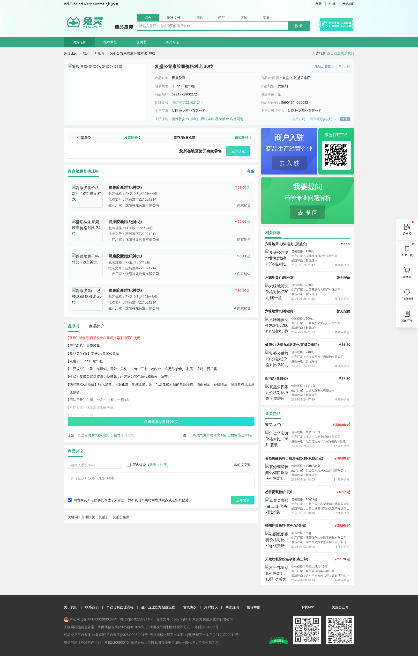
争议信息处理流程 (120, 607)
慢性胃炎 (178, 119)
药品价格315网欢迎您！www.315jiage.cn (91, 4)
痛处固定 (236, 119)
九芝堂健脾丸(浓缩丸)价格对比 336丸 (106, 435)
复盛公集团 (121, 517)
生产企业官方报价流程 (158, 607)
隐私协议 (189, 607)
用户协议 (211, 607)
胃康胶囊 (88, 517)
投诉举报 (253, 607)
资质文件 (163, 619)
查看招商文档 (208, 642)
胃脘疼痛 (207, 119)
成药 (86, 53)
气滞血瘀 (193, 119)
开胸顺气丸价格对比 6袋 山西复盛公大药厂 (222, 435)
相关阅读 (273, 232)
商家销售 (242, 205)
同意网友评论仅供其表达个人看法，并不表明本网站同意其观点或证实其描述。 (133, 500)
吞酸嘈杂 (222, 119)
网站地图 (348, 4)
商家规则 (232, 607)
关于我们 (70, 607)
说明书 (141, 42)
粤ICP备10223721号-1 (137, 619)
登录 (319, 4)
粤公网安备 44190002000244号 (94, 619)
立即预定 (238, 151)
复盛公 (104, 517)
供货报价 (79, 42)
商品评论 (172, 42)
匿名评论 (139, 464)
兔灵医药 (70, 53)
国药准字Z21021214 (187, 102)
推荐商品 (110, 42)
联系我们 (92, 607)
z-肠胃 (99, 53)
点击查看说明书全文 (161, 421)
